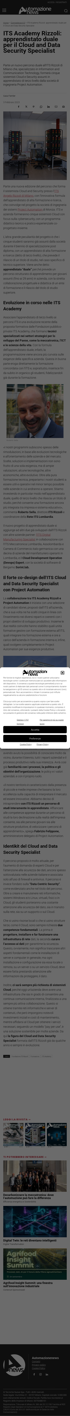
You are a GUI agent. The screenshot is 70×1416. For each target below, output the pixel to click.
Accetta (35, 729)
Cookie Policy (26, 744)
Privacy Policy (43, 744)
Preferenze (35, 738)
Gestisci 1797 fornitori (23, 722)
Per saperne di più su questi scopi (52, 722)
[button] (62, 672)
